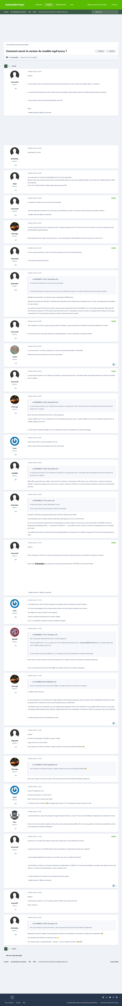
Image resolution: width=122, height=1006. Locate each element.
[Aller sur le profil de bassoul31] (14, 896)
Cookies (18, 1002)
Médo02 (14, 639)
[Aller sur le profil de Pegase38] (14, 733)
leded (14, 184)
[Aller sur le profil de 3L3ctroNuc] (14, 151)
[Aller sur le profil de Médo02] (14, 632)
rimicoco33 (14, 57)
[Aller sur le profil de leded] (14, 176)
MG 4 (35, 57)
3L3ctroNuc (14, 159)
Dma (14, 822)
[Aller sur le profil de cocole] (14, 349)
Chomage (14, 234)
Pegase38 (14, 741)
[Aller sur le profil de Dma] (14, 815)
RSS (24, 1002)
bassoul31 (14, 903)
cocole (14, 357)
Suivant (14, 66)
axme (14, 448)
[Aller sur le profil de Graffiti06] (14, 466)
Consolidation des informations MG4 (17, 44)
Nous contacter (9, 1002)
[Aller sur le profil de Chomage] (14, 226)
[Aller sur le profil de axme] (14, 441)
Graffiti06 (15, 473)
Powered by (109, 1002)
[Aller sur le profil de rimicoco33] (7, 57)
